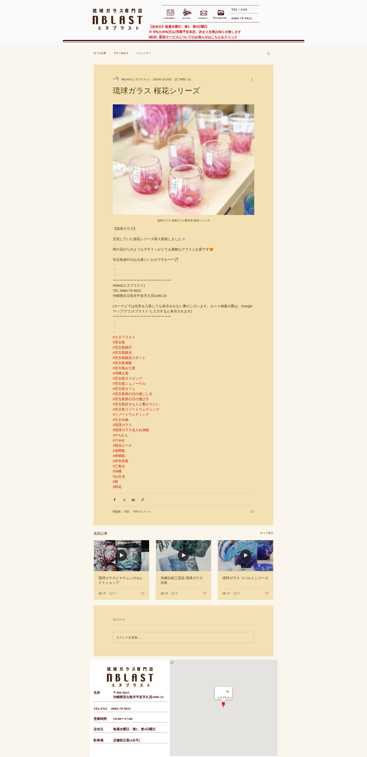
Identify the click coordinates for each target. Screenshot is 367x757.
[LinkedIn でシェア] (133, 500)
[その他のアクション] (252, 79)
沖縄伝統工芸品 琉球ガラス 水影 (182, 580)
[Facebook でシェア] (114, 500)
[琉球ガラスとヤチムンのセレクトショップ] (121, 555)
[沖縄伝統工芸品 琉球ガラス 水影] (183, 555)
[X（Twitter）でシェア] (124, 500)
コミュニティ (143, 53)
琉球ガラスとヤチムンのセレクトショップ (120, 580)
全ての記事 (100, 53)
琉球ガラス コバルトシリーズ (245, 578)
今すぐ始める (121, 53)
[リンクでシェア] (143, 500)
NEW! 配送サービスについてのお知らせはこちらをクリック (193, 37)
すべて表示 (266, 532)
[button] (268, 53)
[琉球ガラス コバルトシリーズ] (245, 555)
